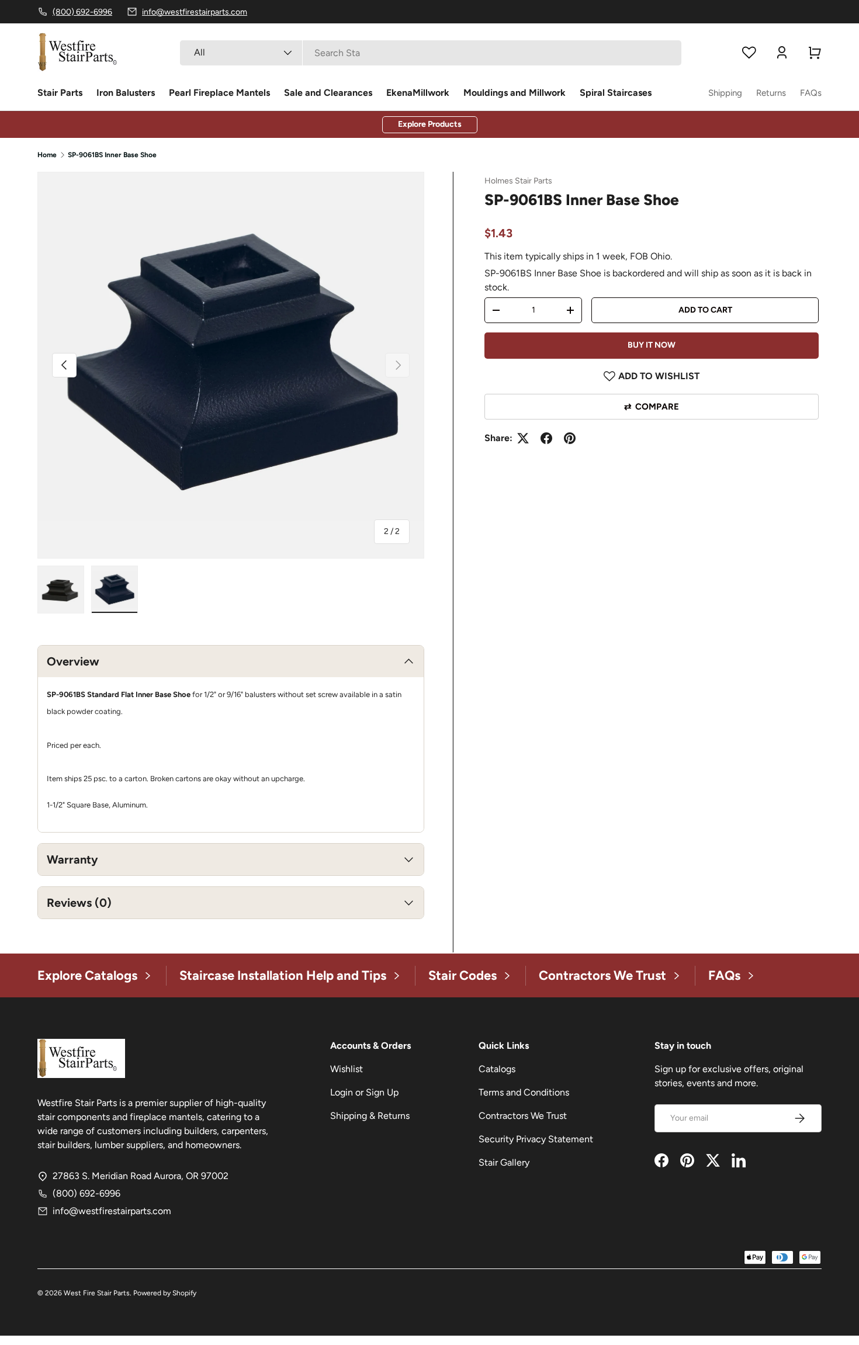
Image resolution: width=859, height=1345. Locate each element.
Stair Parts (59, 92)
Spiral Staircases (616, 92)
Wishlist (346, 1068)
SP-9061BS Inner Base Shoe (112, 155)
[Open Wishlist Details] (749, 52)
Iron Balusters (125, 92)
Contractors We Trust (523, 1115)
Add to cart (705, 310)
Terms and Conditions (524, 1092)
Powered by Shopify (164, 1293)
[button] (814, 52)
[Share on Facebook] (546, 438)
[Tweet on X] (523, 438)
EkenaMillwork (417, 92)
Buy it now (652, 345)
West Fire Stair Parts (97, 1293)
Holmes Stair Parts (518, 181)
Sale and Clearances (328, 92)
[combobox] (430, 52)
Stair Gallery (504, 1162)
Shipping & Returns (370, 1115)
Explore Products (430, 124)
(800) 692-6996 (86, 1193)
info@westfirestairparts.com (112, 1210)
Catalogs (497, 1068)
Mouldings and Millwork (514, 92)
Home (47, 155)
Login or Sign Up (364, 1092)
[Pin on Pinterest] (569, 438)
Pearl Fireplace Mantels (219, 92)
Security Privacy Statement (536, 1139)
